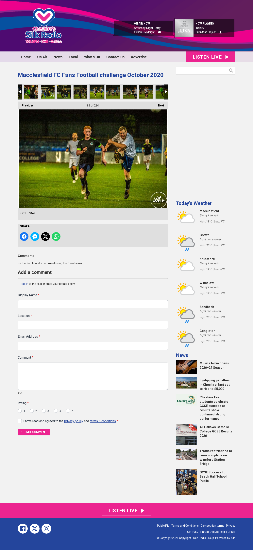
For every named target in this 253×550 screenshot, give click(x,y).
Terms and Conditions (185, 525)
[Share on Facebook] (24, 236)
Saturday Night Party (147, 28)
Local (73, 57)
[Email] (159, 32)
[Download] (220, 32)
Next (159, 105)
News (58, 57)
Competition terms (212, 525)
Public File (163, 525)
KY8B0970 (113, 92)
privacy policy (73, 421)
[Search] (232, 70)
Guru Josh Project (205, 31)
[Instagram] (46, 529)
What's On (92, 57)
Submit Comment (34, 432)
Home (26, 57)
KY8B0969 (97, 92)
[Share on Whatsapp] (56, 236)
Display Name (28, 295)
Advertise (139, 57)
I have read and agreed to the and (70, 421)
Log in (24, 283)
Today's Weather (194, 203)
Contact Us (115, 57)
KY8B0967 (64, 92)
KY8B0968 (80, 92)
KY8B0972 (146, 92)
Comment (25, 357)
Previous (26, 105)
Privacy (230, 525)
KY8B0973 (162, 92)
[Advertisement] (205, 136)
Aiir (233, 538)
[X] (35, 529)
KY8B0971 (130, 92)
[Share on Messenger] (34, 236)
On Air (42, 57)
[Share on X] (45, 236)
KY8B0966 (48, 92)
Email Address (29, 336)
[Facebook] (23, 529)
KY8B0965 (31, 92)
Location (25, 316)
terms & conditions (103, 421)
